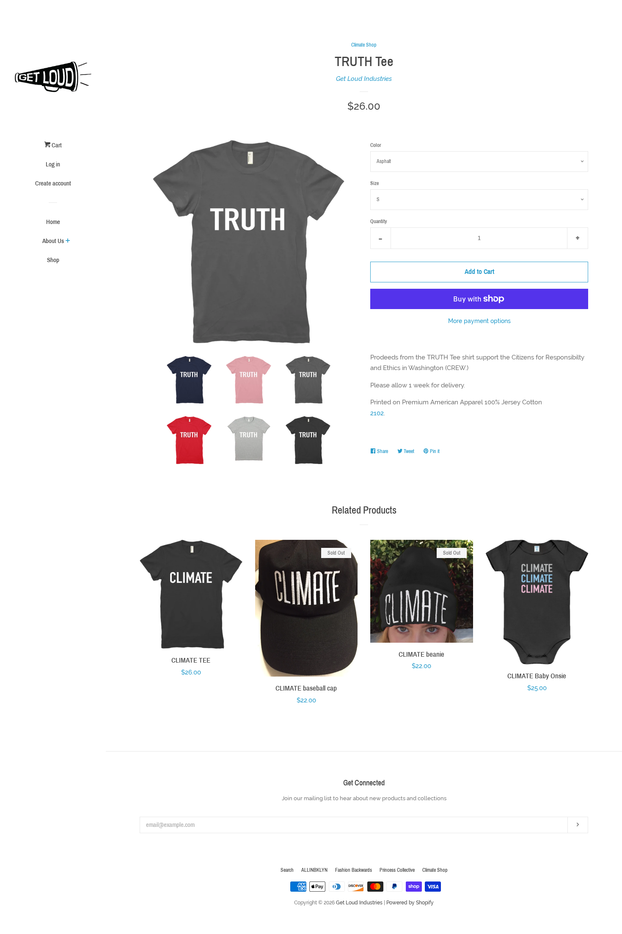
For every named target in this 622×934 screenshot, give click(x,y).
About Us (53, 241)
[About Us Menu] (68, 241)
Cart (56, 145)
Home (53, 221)
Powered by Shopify (410, 903)
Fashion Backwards (353, 870)
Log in (53, 164)
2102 (377, 413)
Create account (53, 183)
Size (374, 183)
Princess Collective (397, 870)
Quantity (378, 221)
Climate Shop (364, 45)
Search (287, 870)
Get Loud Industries (364, 79)
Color (375, 145)
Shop (53, 260)
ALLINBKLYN (314, 870)
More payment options (479, 321)
